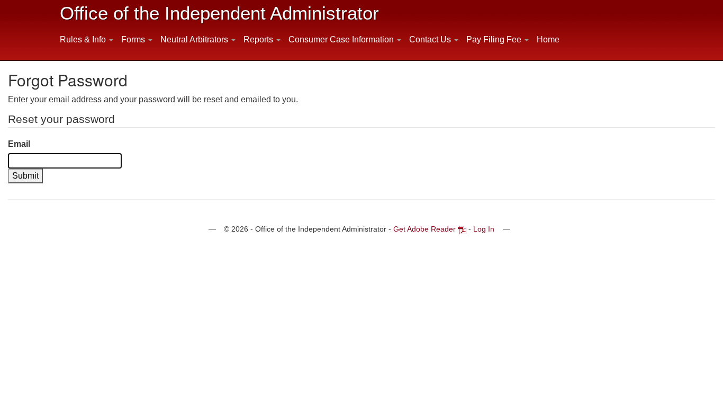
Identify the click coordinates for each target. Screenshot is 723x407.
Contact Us (431, 39)
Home (548, 39)
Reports (259, 39)
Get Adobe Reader (424, 229)
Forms (134, 39)
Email (19, 143)
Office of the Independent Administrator (219, 13)
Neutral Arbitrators (195, 39)
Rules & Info (84, 39)
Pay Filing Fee (494, 39)
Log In (483, 229)
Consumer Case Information (342, 39)
